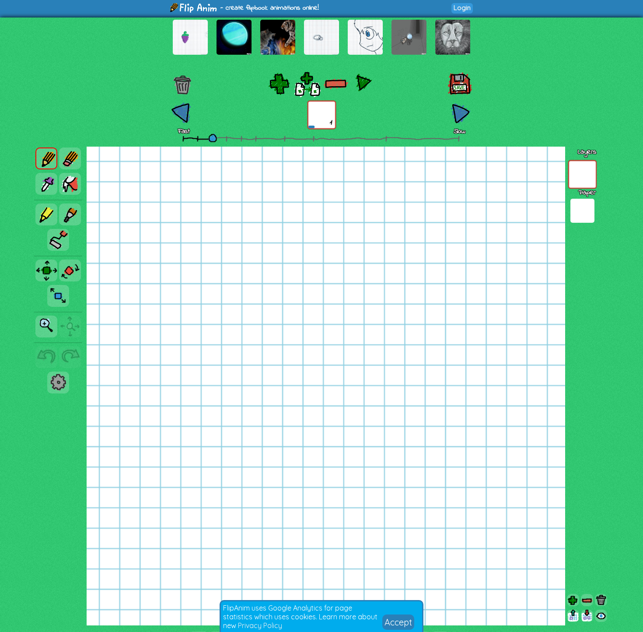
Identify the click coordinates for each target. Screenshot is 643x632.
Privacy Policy (260, 625)
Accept (398, 622)
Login (462, 8)
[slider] (212, 137)
